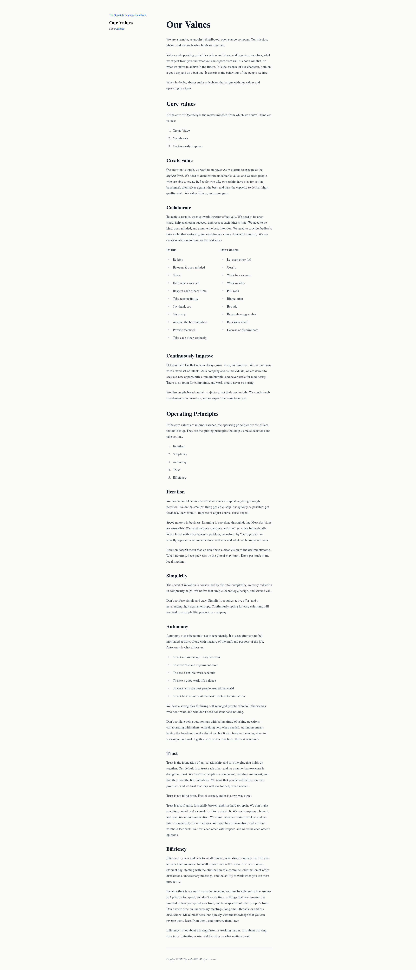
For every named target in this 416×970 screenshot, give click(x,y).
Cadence (119, 28)
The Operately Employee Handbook (127, 15)
